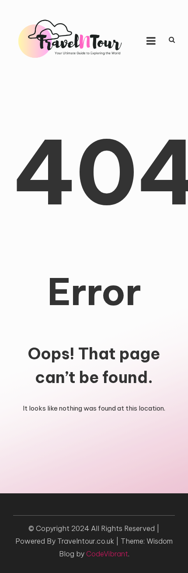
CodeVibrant (107, 553)
